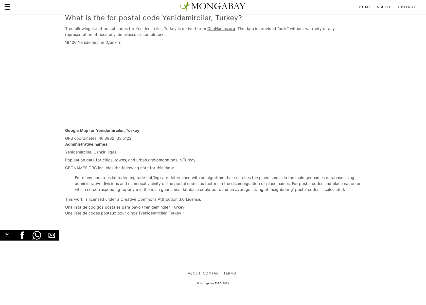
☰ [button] (7, 7)
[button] (7, 235)
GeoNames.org (221, 28)
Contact (406, 7)
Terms (229, 273)
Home (365, 7)
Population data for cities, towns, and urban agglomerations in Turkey (130, 159)
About (384, 7)
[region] (213, 86)
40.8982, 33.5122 (115, 138)
